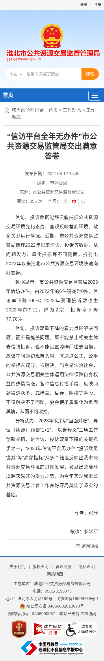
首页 (8, 95)
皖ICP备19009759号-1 (78, 598)
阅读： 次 (29, 201)
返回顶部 (90, 546)
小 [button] (83, 201)
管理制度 (63, 566)
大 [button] (65, 201)
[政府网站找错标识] (48, 629)
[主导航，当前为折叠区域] (94, 96)
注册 (97, 5)
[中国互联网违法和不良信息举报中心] (52, 647)
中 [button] (74, 201)
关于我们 (17, 566)
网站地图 (55, 574)
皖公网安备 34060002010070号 (55, 606)
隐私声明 (87, 566)
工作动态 (72, 110)
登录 (83, 5)
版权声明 (40, 566)
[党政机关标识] (19, 629)
